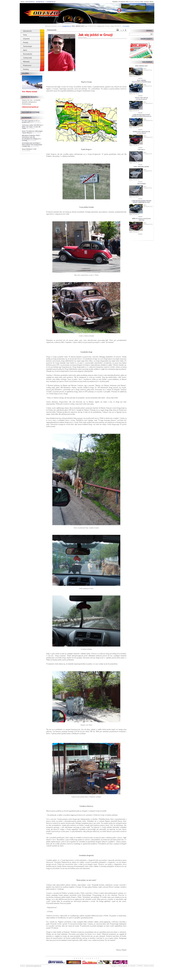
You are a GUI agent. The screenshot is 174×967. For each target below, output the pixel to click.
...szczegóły (125, 26)
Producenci (27, 65)
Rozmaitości (27, 54)
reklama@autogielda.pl (30, 107)
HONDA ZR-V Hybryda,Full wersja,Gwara (141, 132)
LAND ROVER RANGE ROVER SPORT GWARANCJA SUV (141, 201)
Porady (25, 42)
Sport (25, 50)
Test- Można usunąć (29, 92)
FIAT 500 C (141, 149)
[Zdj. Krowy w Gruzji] (86, 524)
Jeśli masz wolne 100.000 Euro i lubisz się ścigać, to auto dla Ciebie (32, 126)
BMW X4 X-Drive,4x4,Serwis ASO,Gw (141, 219)
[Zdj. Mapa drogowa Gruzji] (86, 141)
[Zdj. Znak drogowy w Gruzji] (86, 198)
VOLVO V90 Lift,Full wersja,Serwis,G (141, 98)
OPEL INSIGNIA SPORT (141, 166)
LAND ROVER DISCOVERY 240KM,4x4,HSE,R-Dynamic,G (141, 115)
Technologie (27, 46)
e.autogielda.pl (50, 1)
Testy (25, 35)
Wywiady (26, 61)
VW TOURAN (141, 183)
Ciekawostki (27, 58)
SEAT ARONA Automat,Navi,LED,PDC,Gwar (141, 81)
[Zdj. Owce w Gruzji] (86, 646)
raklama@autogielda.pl (33, 966)
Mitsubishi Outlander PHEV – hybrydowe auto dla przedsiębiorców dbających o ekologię (31, 138)
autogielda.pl (40, 1)
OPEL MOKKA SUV (78, 26)
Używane (26, 38)
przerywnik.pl (30, 1)
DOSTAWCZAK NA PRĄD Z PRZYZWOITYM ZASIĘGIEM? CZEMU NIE (32, 144)
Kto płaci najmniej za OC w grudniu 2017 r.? (30, 121)
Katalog (26, 69)
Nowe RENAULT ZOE (29, 149)
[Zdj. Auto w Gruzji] (86, 332)
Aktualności (27, 31)
